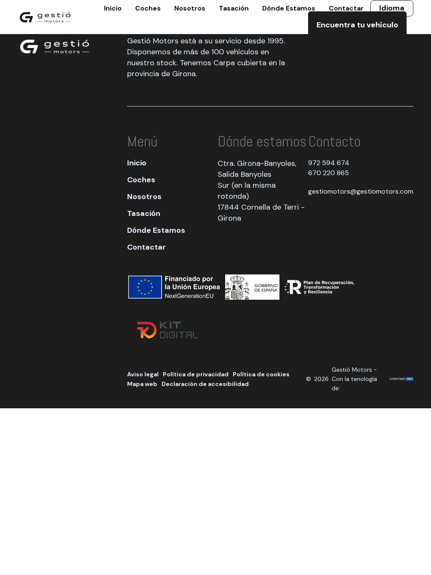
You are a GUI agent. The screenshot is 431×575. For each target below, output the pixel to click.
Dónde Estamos (156, 230)
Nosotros (144, 197)
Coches (141, 180)
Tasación (143, 213)
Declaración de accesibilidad (205, 384)
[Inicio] (45, 16)
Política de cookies (261, 374)
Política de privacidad (196, 374)
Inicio (136, 163)
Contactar (146, 247)
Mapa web (142, 384)
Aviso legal (143, 374)
